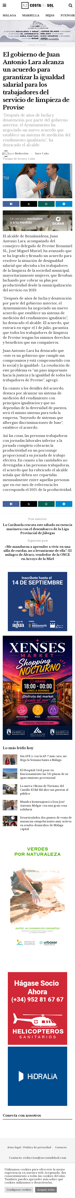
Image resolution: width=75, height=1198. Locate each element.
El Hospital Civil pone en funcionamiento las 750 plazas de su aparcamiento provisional (44, 774)
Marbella (30, 15)
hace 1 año (42, 153)
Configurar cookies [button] (19, 1189)
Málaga (9, 15)
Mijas (50, 15)
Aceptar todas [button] (46, 1189)
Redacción (21, 153)
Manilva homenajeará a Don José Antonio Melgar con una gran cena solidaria (43, 805)
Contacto (61, 1147)
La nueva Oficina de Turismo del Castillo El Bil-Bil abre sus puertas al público (44, 789)
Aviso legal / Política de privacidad (29, 1147)
